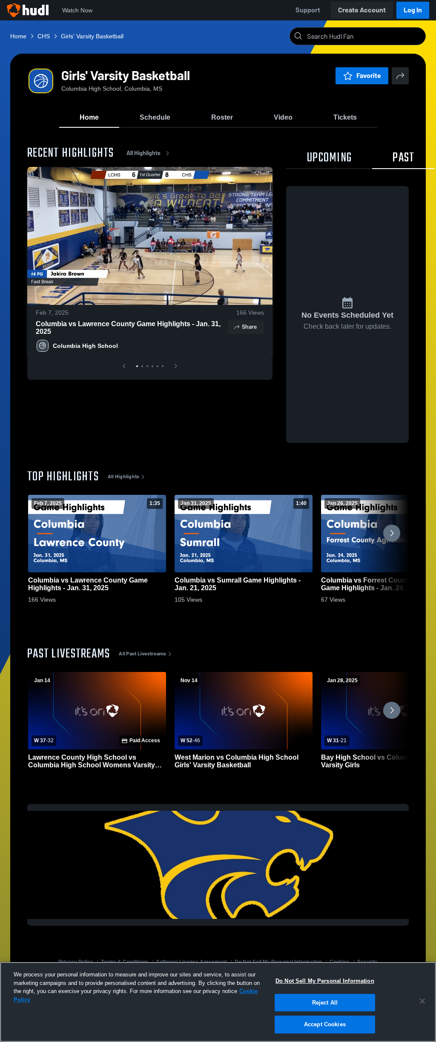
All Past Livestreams (142, 653)
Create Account (362, 10)
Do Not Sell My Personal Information (324, 981)
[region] (218, 1002)
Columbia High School (85, 345)
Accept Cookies (325, 1024)
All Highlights (143, 153)
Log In (413, 10)
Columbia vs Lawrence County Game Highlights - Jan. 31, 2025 (128, 327)
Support (307, 10)
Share (249, 327)
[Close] (422, 1001)
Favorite (368, 75)
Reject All (325, 1002)
